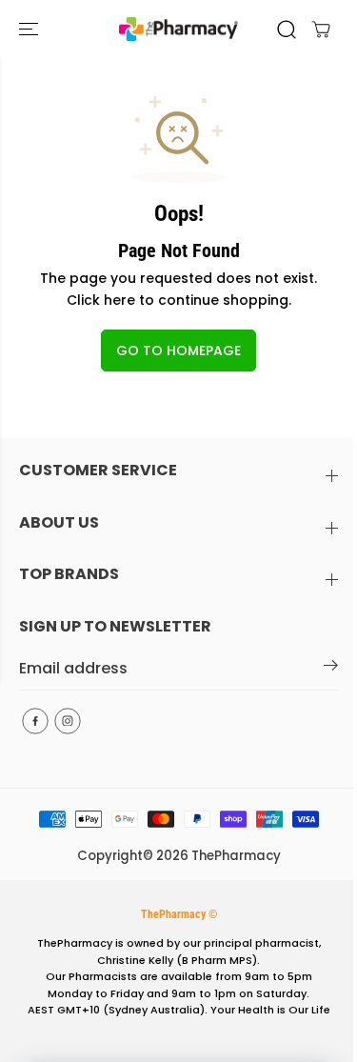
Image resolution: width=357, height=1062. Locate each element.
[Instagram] (67, 721)
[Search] (286, 29)
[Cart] (321, 29)
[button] (30, 29)
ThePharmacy (236, 856)
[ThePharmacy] (178, 29)
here (119, 300)
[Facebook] (35, 721)
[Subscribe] (331, 669)
